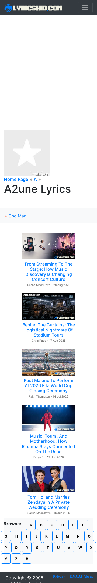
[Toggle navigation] (85, 7)
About (88, 576)
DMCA (75, 576)
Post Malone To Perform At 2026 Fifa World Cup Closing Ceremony (48, 385)
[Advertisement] (48, 66)
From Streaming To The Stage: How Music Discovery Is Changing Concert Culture (48, 271)
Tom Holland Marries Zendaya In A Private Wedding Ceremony (48, 502)
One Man (17, 216)
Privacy (59, 576)
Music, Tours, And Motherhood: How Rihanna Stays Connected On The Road (48, 443)
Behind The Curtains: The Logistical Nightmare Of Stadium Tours (48, 330)
